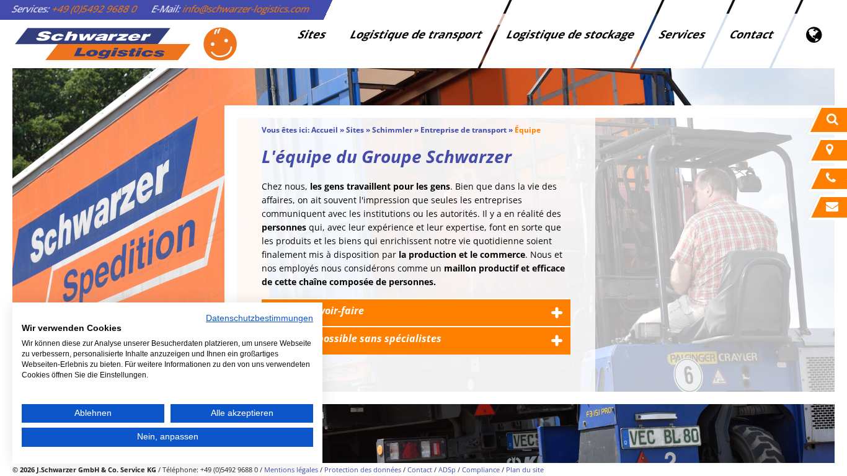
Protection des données (362, 469)
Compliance (481, 469)
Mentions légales (291, 469)
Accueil (324, 130)
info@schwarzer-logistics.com (246, 8)
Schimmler (392, 130)
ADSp (447, 469)
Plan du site (525, 469)
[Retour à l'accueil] (125, 44)
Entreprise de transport (463, 130)
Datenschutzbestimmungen (259, 318)
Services (682, 34)
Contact (752, 34)
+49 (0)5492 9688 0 (95, 8)
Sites (312, 34)
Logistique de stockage (570, 34)
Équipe (528, 130)
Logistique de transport (416, 34)
